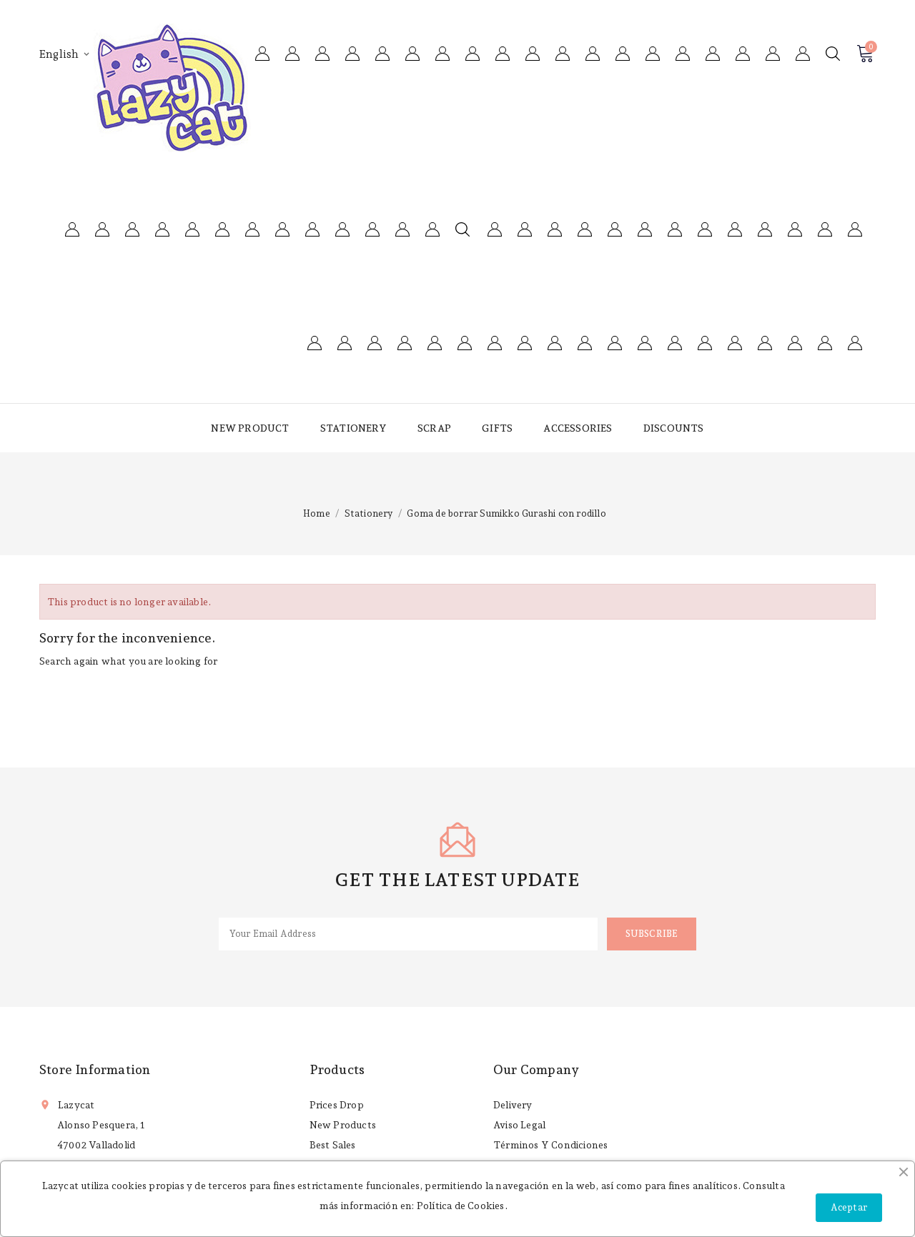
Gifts (497, 428)
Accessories (577, 428)
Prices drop (337, 1105)
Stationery (353, 428)
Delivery (513, 1105)
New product (250, 428)
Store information (94, 1069)
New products (343, 1125)
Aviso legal (519, 1125)
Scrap (434, 428)
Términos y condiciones (550, 1145)
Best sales (333, 1145)
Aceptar (849, 1207)
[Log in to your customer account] (802, 53)
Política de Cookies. (462, 1205)
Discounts (673, 428)
